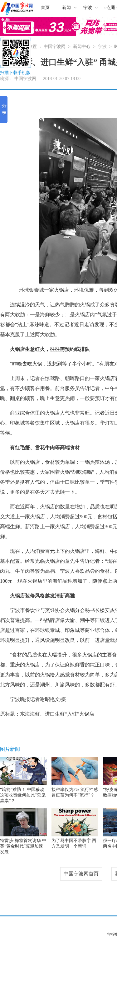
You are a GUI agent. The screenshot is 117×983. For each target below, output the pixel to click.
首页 (45, 7)
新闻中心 (81, 46)
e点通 (110, 7)
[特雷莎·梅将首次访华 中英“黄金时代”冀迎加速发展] (23, 835)
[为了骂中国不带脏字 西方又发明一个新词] (74, 835)
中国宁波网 (55, 46)
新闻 (66, 7)
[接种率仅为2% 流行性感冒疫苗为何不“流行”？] (74, 784)
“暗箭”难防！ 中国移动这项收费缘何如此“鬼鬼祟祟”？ (23, 795)
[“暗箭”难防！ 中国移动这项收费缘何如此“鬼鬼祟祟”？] (23, 784)
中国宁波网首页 (81, 873)
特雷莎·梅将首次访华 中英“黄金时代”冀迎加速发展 (23, 846)
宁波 (87, 7)
